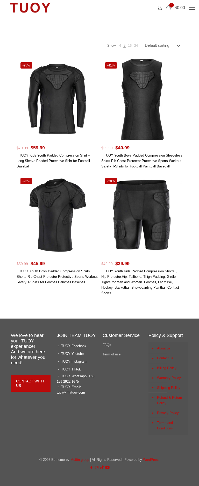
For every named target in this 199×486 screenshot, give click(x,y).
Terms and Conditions (165, 425)
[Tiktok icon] (102, 467)
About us (163, 348)
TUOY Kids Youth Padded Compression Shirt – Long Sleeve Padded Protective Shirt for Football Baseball (53, 160)
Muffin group (79, 460)
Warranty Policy (169, 378)
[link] (120, 45)
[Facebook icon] (91, 467)
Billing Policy (166, 368)
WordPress (151, 460)
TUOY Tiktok (71, 369)
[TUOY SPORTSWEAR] (30, 8)
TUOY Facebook (73, 346)
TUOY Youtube (72, 354)
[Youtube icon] (107, 467)
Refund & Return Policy (169, 400)
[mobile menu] (192, 7)
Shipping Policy (168, 388)
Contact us (165, 358)
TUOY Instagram (74, 361)
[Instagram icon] (97, 467)
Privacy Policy (168, 413)
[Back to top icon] (174, 475)
